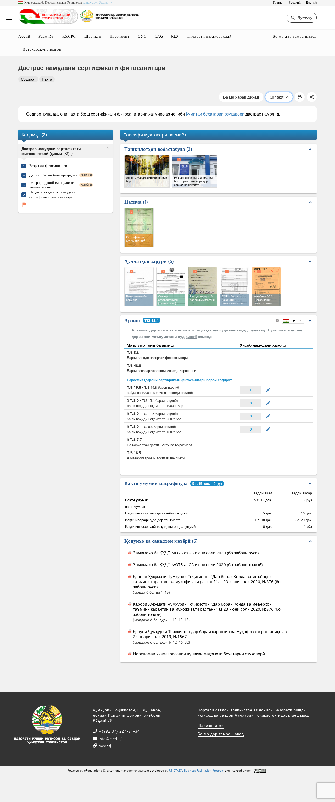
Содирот (28, 79)
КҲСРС (69, 36)
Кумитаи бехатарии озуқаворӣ (215, 114)
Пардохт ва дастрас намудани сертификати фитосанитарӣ (52, 194)
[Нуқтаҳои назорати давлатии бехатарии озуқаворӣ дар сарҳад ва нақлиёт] (194, 171)
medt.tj (104, 745)
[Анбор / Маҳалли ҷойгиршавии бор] (147, 171)
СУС (142, 36)
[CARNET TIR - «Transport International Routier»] (266, 286)
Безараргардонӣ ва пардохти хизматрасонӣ (51, 185)
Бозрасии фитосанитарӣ (48, 165)
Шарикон (92, 36)
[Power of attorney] (139, 286)
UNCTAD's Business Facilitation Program (196, 770)
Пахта (47, 79)
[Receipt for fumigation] (202, 286)
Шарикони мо (211, 725)
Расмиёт (46, 36)
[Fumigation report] (171, 286)
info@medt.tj (109, 738)
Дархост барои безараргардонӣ (53, 175)
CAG (159, 36)
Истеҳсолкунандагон (42, 49)
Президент (120, 36)
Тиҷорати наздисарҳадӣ (209, 36)
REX (174, 36)
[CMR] (234, 286)
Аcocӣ (24, 36)
